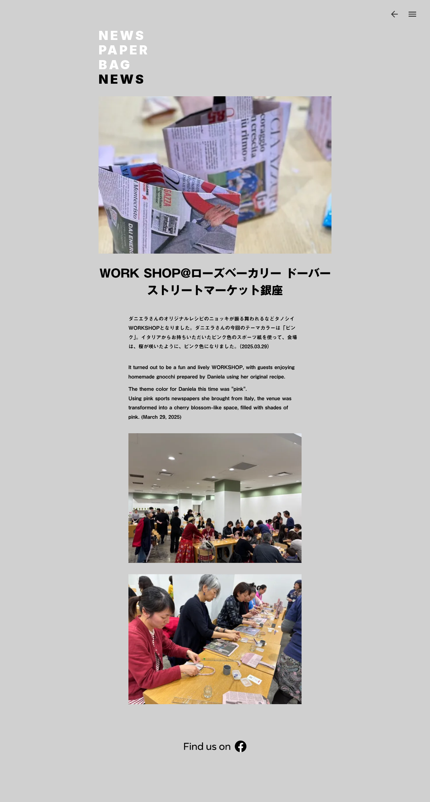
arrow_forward (394, 14)
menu (412, 14)
